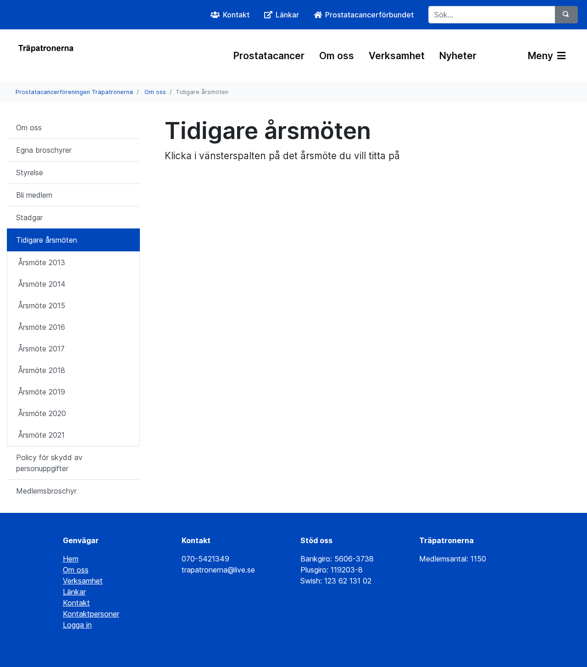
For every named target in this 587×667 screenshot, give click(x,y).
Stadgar (29, 217)
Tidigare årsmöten (46, 240)
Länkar (74, 591)
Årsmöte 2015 (41, 305)
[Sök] (566, 14)
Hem (70, 558)
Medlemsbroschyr (46, 490)
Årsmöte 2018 (41, 370)
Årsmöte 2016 (41, 327)
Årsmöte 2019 (41, 391)
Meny (541, 55)
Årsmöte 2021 (41, 434)
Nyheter (457, 55)
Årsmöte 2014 (42, 284)
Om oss (336, 55)
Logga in (77, 624)
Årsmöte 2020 (42, 413)
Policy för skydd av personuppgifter (49, 463)
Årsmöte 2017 (41, 348)
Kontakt (76, 602)
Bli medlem (34, 195)
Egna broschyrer (44, 150)
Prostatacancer (269, 55)
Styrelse (29, 172)
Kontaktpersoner (91, 613)
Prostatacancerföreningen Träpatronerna (74, 92)
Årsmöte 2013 (41, 262)
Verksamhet (397, 55)
